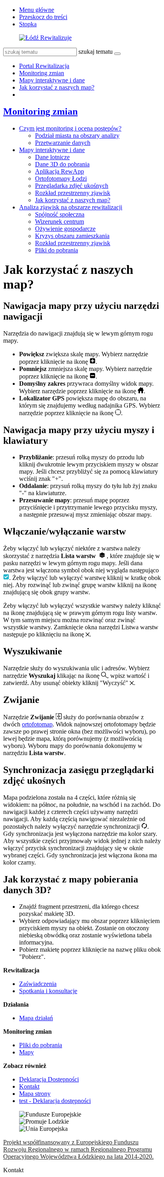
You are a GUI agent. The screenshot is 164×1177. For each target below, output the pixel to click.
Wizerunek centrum (59, 221)
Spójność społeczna (59, 214)
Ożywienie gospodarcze (65, 228)
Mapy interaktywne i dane (52, 80)
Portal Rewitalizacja (44, 65)
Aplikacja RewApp (59, 171)
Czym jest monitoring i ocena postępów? (70, 128)
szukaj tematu (95, 51)
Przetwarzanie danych (62, 142)
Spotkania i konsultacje (48, 991)
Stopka (28, 24)
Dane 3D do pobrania (62, 164)
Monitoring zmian (41, 73)
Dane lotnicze (52, 157)
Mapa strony (35, 1093)
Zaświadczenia (38, 983)
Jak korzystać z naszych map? (56, 87)
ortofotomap (37, 724)
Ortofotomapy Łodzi (61, 178)
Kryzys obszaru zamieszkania (72, 235)
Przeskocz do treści (43, 17)
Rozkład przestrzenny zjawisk (72, 192)
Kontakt (29, 1086)
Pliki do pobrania (56, 250)
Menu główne (36, 9)
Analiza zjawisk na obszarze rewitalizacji (70, 207)
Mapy (26, 1052)
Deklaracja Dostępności (49, 1079)
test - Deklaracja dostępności (55, 1100)
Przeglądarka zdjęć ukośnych (71, 185)
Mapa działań (36, 1018)
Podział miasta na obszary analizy (77, 135)
